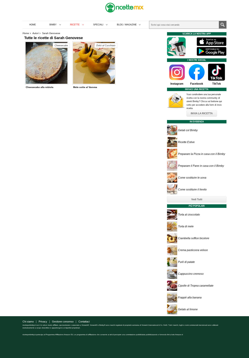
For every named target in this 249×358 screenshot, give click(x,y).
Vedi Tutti (196, 199)
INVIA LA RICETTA (202, 113)
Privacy (43, 321)
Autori (35, 33)
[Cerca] (222, 24)
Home (32, 24)
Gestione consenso (63, 321)
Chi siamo (28, 321)
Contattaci (84, 321)
